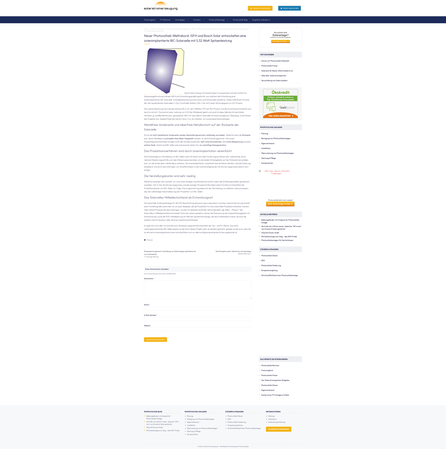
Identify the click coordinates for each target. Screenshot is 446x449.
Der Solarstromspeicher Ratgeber (275, 380)
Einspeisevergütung (269, 270)
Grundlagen (180, 20)
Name (147, 305)
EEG (263, 260)
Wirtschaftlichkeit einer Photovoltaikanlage (279, 275)
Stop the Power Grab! (270, 232)
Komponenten (267, 163)
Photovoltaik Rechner (270, 365)
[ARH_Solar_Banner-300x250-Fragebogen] (280, 184)
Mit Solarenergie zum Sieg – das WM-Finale (279, 236)
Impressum (272, 419)
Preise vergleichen (290, 8)
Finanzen (197, 20)
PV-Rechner (165, 20)
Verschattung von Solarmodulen (274, 80)
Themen (149, 240)
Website (147, 325)
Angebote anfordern (261, 8)
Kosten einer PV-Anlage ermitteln (275, 395)
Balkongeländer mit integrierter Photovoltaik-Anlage (280, 221)
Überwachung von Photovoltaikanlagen (277, 153)
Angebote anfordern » (261, 20)
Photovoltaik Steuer (269, 255)
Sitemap (271, 416)
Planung (264, 133)
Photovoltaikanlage (217, 20)
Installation (266, 148)
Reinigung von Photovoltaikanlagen (276, 138)
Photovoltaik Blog (240, 20)
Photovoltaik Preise (269, 66)
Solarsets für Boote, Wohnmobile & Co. (277, 71)
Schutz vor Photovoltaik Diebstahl (275, 61)
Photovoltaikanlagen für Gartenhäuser (277, 240)
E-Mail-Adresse (150, 315)
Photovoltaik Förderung (271, 265)
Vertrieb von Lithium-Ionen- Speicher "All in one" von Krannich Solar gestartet (281, 227)
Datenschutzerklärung (276, 422)
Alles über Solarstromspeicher (273, 75)
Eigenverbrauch (267, 143)
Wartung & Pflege (268, 158)
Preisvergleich (150, 20)
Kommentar (149, 278)
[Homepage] (160, 8)
